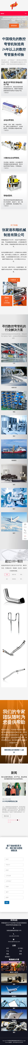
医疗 (14, 1008)
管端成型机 (8, 195)
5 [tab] (15, 820)
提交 (7, 902)
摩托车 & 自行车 (14, 972)
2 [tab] (10, 820)
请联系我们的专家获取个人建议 (14, 751)
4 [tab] (13, 820)
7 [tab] (19, 820)
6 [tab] (17, 820)
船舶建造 (14, 1020)
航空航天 (14, 996)
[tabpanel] (14, 801)
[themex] (14, 5)
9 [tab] (10, 822)
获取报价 (14, 26)
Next (26, 22)
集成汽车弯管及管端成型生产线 (13, 83)
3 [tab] (12, 820)
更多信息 (6, 816)
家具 (14, 984)
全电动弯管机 (9, 120)
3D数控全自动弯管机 (11, 158)
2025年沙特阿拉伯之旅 (9, 801)
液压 (14, 1032)
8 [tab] (8, 822)
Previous (2, 22)
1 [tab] (8, 820)
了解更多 (6, 92)
